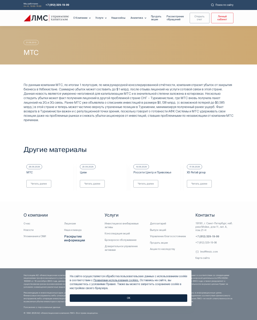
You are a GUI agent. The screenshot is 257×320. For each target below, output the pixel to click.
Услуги (99, 17)
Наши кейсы (118, 17)
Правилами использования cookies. (116, 280)
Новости (29, 230)
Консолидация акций (117, 233)
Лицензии (70, 223)
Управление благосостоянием (168, 236)
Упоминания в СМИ (35, 236)
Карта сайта (202, 258)
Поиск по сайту (224, 4)
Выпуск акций (158, 230)
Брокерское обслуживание (121, 240)
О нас (27, 223)
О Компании (80, 17)
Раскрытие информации (74, 238)
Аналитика (137, 17)
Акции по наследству (162, 249)
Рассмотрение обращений (175, 18)
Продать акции (156, 18)
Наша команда (72, 230)
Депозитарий (158, 223)
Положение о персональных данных (42, 307)
